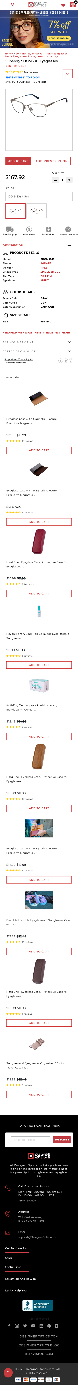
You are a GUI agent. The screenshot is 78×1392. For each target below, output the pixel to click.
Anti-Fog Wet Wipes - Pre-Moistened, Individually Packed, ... (31, 707)
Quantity (58, 172)
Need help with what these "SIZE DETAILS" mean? (36, 332)
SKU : (8, 82)
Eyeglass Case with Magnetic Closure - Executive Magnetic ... (32, 421)
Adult (44, 280)
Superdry (52, 56)
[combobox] (13, 5)
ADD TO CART (39, 450)
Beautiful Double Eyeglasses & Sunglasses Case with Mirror (38, 922)
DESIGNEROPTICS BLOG (39, 1345)
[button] (14, 72)
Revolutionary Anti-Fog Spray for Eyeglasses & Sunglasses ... (37, 636)
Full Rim (46, 276)
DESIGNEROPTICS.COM (39, 1336)
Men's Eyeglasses (56, 53)
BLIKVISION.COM (39, 1354)
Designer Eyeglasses (29, 53)
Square (45, 263)
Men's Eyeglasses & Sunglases (24, 56)
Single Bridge (50, 271)
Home (9, 53)
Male (43, 267)
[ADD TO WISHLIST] (68, 73)
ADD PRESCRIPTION (52, 161)
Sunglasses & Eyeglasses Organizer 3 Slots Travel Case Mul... (35, 1065)
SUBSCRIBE (61, 1139)
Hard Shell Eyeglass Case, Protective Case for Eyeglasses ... (37, 564)
